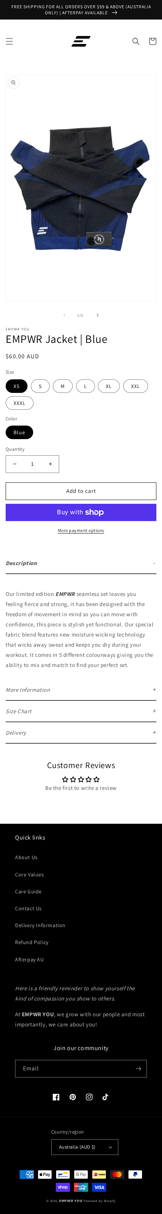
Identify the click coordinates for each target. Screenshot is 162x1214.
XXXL (20, 403)
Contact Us (28, 908)
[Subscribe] (138, 1069)
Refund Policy (32, 942)
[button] (9, 41)
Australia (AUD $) (77, 1147)
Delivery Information (40, 925)
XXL (135, 386)
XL (109, 386)
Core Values (29, 874)
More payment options (81, 530)
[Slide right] (97, 315)
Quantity (15, 449)
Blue (19, 432)
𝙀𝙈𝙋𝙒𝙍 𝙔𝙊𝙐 (71, 1201)
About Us (26, 857)
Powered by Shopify (100, 1201)
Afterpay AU (29, 959)
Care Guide (28, 891)
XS (17, 386)
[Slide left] (64, 315)
